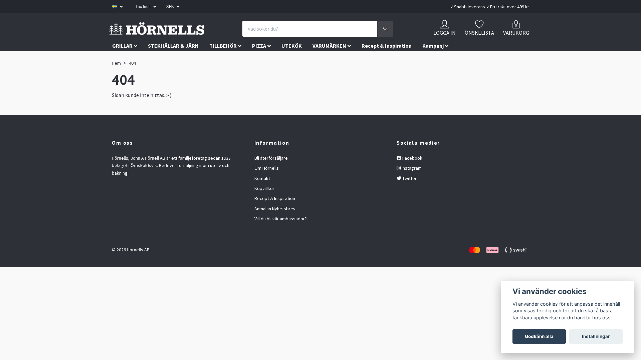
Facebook (411, 173)
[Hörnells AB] (213, 36)
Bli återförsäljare (271, 173)
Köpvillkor (264, 204)
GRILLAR (122, 61)
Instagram (411, 183)
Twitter (409, 193)
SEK (170, 6)
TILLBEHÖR (223, 61)
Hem (116, 78)
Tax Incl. (144, 6)
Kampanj (433, 61)
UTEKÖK (291, 61)
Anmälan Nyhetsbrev (274, 224)
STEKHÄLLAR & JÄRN (173, 61)
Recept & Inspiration (387, 61)
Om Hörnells (266, 183)
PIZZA (259, 61)
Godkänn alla (539, 336)
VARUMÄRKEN (329, 61)
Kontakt (262, 193)
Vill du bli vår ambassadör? (280, 234)
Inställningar (596, 336)
